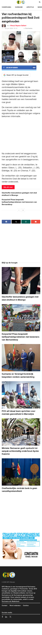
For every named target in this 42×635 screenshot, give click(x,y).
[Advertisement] (21, 134)
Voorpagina (6, 7)
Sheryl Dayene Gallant (18, 25)
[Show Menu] (2, 2)
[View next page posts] (23, 210)
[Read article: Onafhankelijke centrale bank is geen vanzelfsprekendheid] (21, 472)
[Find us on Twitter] (10, 616)
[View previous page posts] (19, 210)
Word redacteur (15, 605)
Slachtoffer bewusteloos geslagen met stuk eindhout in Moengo (19, 193)
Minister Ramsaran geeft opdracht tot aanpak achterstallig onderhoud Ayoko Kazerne (20, 451)
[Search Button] (39, 2)
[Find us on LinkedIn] (6, 617)
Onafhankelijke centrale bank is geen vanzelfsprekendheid (19, 490)
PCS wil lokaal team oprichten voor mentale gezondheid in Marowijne (18, 412)
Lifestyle (30, 7)
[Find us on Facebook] (2, 617)
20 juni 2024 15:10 (11, 28)
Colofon (26, 605)
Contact (4, 605)
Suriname (19, 7)
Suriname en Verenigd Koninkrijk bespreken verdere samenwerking (18, 375)
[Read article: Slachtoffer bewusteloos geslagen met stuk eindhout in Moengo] (21, 280)
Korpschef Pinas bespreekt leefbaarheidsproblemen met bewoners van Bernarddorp (19, 202)
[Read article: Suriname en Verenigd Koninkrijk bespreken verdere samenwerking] (21, 357)
